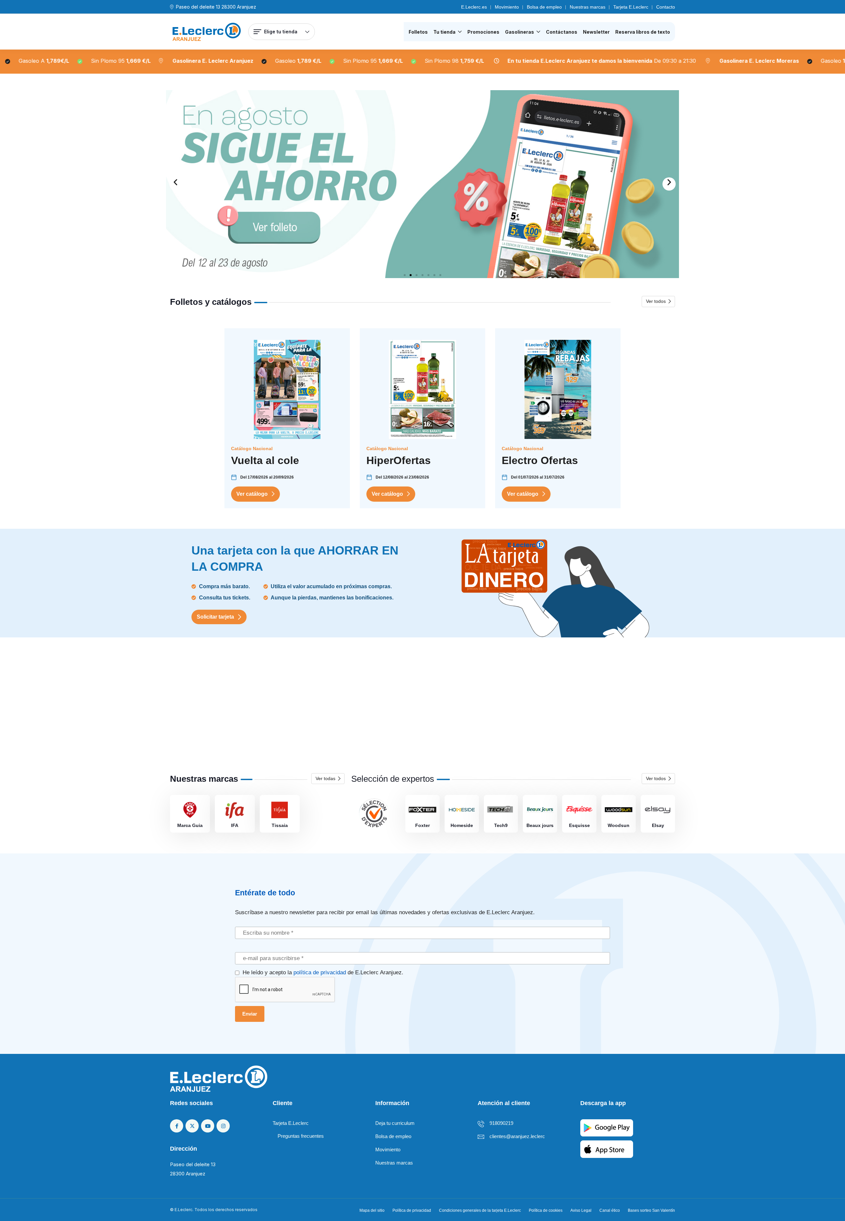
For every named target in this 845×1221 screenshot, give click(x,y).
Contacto (665, 7)
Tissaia (280, 825)
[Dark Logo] (206, 31)
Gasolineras (519, 32)
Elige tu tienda (280, 31)
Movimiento (507, 7)
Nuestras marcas (587, 7)
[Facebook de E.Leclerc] (176, 1125)
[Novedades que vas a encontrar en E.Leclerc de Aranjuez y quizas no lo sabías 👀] (550, 707)
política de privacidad (319, 972)
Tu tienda (444, 32)
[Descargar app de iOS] (606, 1149)
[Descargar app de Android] (606, 1127)
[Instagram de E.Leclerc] (223, 1125)
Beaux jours (540, 825)
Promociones (483, 32)
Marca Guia (190, 825)
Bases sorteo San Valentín (651, 1210)
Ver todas (325, 778)
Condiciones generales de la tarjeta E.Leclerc (480, 1210)
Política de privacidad (411, 1210)
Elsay (658, 825)
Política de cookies (545, 1210)
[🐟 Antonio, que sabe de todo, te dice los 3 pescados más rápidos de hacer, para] (294, 707)
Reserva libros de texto (642, 32)
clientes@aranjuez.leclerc (517, 1136)
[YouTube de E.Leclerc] (207, 1125)
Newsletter (596, 32)
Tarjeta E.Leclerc (630, 7)
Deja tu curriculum (395, 1123)
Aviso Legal (581, 1210)
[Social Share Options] (172, 744)
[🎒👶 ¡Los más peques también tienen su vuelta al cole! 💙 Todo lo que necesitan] (465, 707)
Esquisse (579, 825)
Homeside (462, 825)
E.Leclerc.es (474, 7)
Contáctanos (561, 32)
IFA (234, 825)
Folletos (418, 32)
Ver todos (656, 301)
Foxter (422, 825)
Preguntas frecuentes (301, 1136)
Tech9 (501, 825)
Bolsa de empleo (544, 7)
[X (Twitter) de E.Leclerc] (192, 1125)
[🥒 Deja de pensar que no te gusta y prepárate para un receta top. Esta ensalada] (379, 707)
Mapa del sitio (372, 1210)
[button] (176, 184)
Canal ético (609, 1210)
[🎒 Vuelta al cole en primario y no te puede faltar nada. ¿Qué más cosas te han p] (209, 707)
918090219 (501, 1123)
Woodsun (618, 825)
